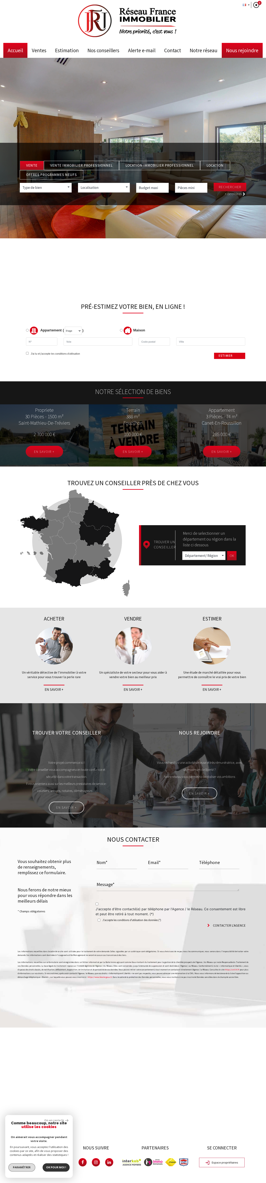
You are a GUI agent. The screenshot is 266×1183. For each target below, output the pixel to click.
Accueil (15, 50)
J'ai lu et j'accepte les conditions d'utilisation (55, 353)
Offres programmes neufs (51, 174)
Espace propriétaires (224, 1162)
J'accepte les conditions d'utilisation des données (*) (131, 920)
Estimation (67, 50)
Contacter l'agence (229, 925)
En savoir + (44, 452)
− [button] (5, 1039)
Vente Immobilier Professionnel (81, 165)
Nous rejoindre (242, 50)
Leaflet (225, 1129)
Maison (139, 330)
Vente (31, 165)
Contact (172, 50)
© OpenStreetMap (256, 1129)
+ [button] (5, 1033)
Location (215, 165)
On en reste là (54, 1120)
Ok (232, 555)
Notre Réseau (203, 50)
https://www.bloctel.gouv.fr (100, 977)
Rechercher (230, 187)
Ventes (39, 50)
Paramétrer (22, 1167)
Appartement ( (51, 330)
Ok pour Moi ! (56, 1167)
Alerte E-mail (141, 50)
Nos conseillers (103, 50)
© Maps (238, 1129)
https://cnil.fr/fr (232, 969)
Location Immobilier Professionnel (160, 165)
